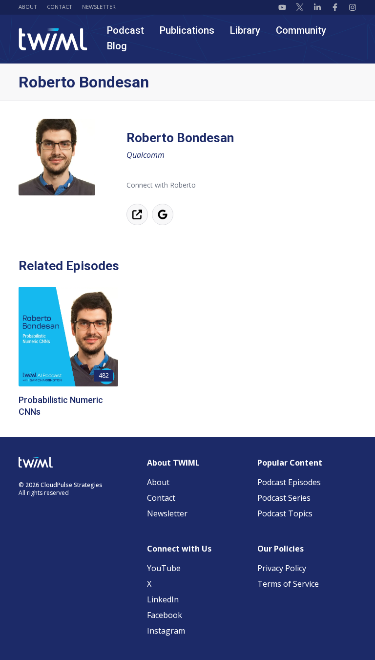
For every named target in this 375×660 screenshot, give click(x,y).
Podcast (125, 30)
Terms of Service (288, 583)
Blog (117, 46)
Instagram (166, 630)
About (28, 6)
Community (301, 30)
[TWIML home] (53, 39)
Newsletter (99, 6)
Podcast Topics (284, 513)
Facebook (164, 615)
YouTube (164, 568)
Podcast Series (284, 497)
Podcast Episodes (289, 482)
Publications (187, 30)
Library (245, 30)
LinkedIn (163, 599)
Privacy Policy (281, 568)
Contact (59, 6)
